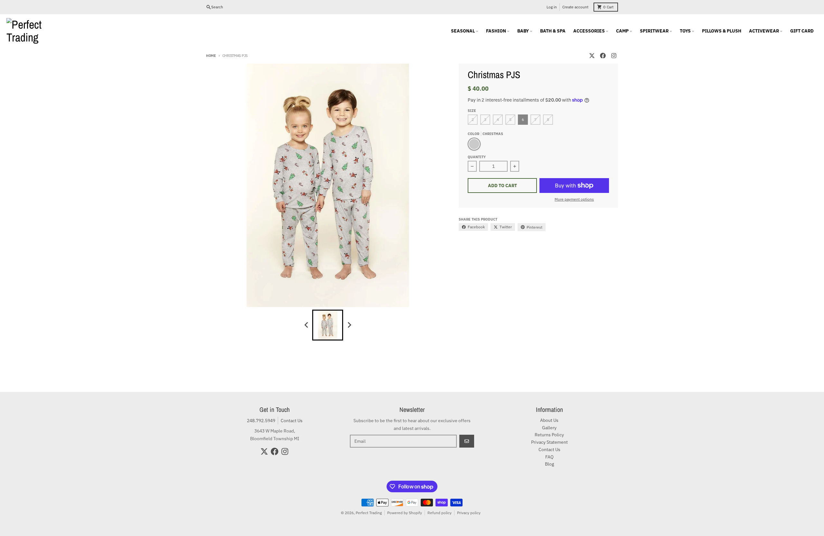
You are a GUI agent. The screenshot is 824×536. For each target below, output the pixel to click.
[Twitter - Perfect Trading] (592, 55)
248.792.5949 (261, 420)
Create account (575, 7)
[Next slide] (348, 325)
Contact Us (292, 420)
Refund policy (439, 512)
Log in (552, 7)
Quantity (477, 157)
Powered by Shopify (404, 512)
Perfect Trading (369, 512)
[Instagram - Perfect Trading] (614, 55)
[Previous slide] (306, 325)
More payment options (574, 199)
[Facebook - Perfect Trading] (603, 55)
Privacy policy (469, 512)
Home (211, 55)
